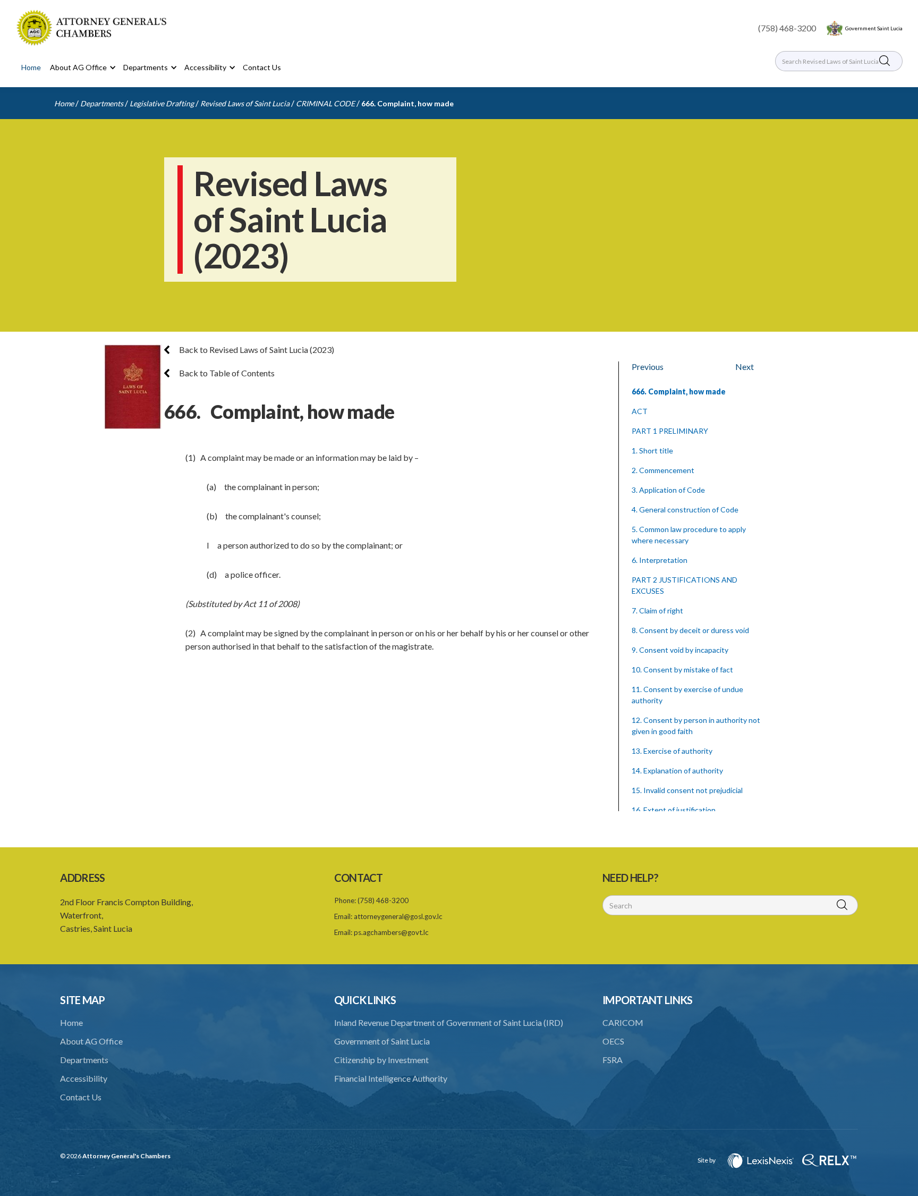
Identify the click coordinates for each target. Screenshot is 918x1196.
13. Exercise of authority (672, 750)
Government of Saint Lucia (382, 1041)
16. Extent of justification (674, 809)
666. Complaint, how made (407, 103)
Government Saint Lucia (874, 28)
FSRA (612, 1060)
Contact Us (262, 67)
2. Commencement (663, 470)
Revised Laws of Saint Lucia (245, 103)
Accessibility (83, 1078)
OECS (613, 1041)
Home (31, 67)
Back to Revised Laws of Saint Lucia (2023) (255, 349)
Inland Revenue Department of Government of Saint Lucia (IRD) (448, 1022)
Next (744, 366)
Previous (648, 366)
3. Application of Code (668, 489)
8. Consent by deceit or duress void (690, 630)
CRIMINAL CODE (325, 103)
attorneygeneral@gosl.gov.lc (398, 916)
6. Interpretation (659, 560)
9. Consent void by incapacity (680, 649)
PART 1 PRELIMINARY (670, 430)
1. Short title (652, 450)
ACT (640, 411)
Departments (101, 103)
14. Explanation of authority (677, 770)
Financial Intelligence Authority (390, 1078)
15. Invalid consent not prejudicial (687, 790)
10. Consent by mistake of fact (682, 669)
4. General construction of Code (685, 509)
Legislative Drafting (162, 103)
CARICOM (622, 1022)
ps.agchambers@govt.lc (391, 932)
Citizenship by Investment (381, 1060)
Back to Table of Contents (226, 373)
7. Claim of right (657, 610)
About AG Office (91, 1041)
